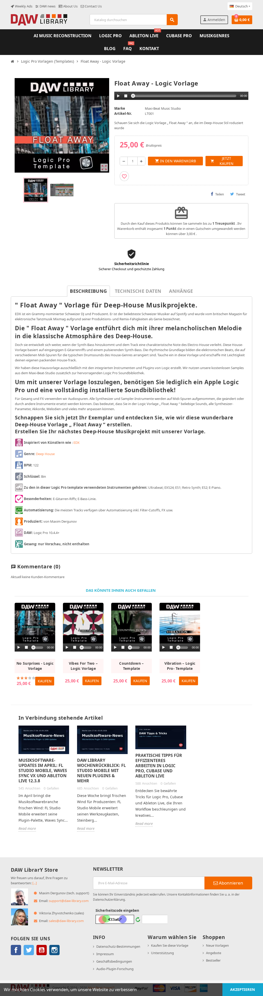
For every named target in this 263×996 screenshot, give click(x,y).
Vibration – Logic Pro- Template (179, 666)
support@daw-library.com (69, 900)
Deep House (45, 454)
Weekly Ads (23, 6)
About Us (70, 6)
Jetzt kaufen (222, 161)
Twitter (29, 950)
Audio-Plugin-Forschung (115, 968)
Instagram (54, 950)
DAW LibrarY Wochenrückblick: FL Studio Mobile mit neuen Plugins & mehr (101, 770)
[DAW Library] (39, 19)
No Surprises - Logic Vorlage (34, 666)
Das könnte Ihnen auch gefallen (121, 590)
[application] (181, 96)
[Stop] (126, 96)
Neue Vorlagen (217, 945)
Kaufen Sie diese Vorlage (169, 945)
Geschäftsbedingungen (114, 961)
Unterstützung (162, 953)
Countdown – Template (131, 666)
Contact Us (93, 6)
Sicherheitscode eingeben (117, 910)
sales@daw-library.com (66, 920)
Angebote (213, 953)
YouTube (41, 950)
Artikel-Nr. (123, 113)
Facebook (16, 950)
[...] (34, 883)
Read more (27, 828)
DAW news (47, 6)
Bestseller (213, 960)
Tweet (240, 194)
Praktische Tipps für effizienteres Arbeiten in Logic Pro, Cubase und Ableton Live (158, 766)
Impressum (105, 954)
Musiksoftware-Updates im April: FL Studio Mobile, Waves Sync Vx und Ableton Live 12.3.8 (42, 770)
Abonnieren (230, 883)
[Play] (118, 96)
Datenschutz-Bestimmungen (118, 946)
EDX (76, 442)
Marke (119, 108)
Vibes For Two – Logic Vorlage (83, 666)
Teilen (219, 194)
